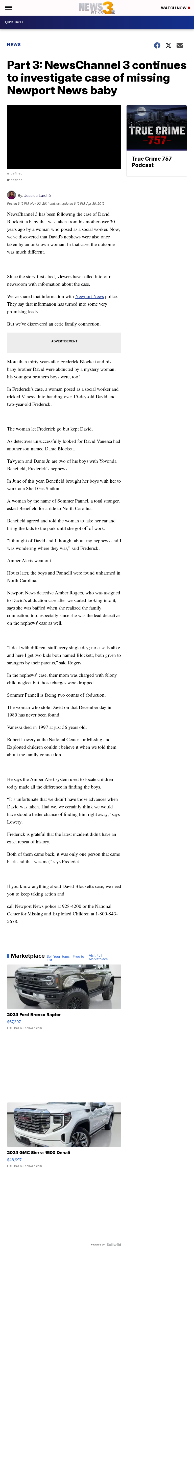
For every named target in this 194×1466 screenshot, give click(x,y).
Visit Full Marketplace (98, 957)
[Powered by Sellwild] (114, 1244)
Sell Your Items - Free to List (65, 958)
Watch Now (174, 8)
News (14, 44)
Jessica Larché (37, 195)
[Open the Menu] (8, 8)
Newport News (89, 296)
